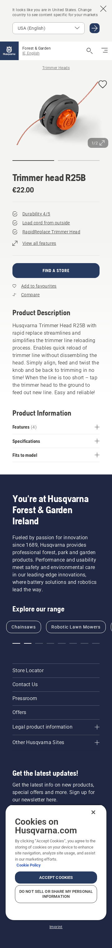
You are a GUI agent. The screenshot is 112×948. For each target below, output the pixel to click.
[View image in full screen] (56, 113)
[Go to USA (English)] (95, 28)
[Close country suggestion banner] (103, 9)
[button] (103, 84)
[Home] (9, 51)
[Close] (93, 812)
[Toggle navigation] (104, 50)
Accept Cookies (56, 877)
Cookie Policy (28, 865)
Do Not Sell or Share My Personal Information (56, 894)
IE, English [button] (31, 53)
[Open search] (89, 50)
